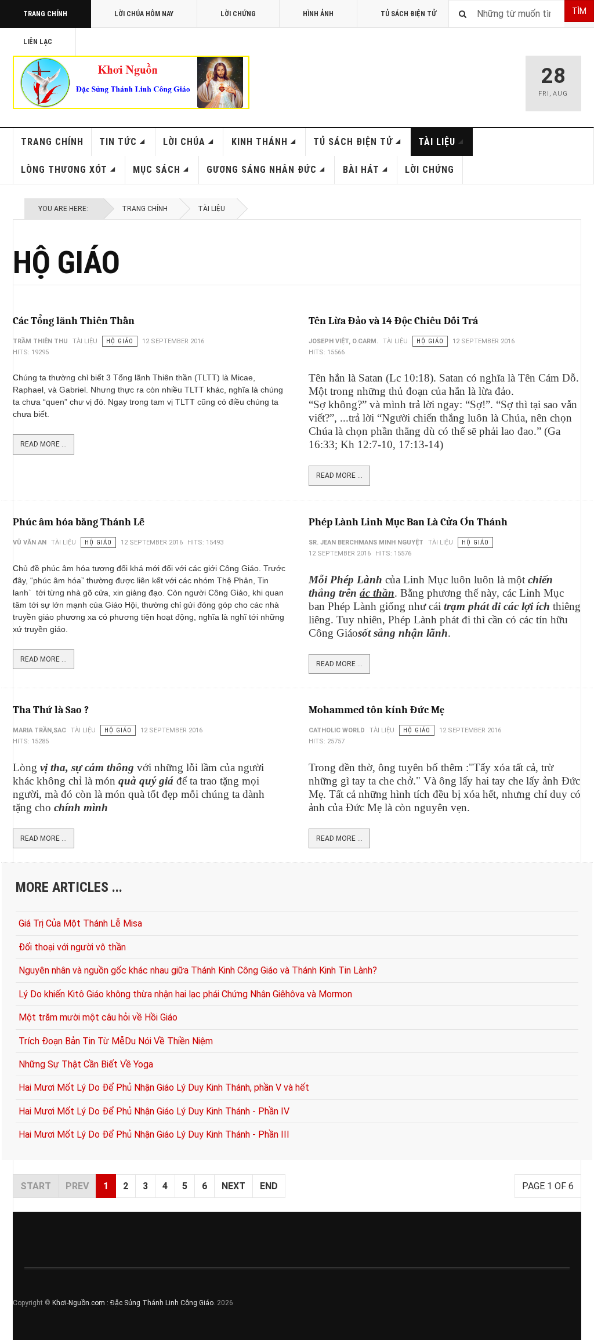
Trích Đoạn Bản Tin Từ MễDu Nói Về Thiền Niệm (116, 1041)
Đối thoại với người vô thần (72, 947)
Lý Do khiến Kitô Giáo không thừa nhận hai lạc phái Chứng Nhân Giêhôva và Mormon (185, 994)
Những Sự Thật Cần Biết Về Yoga (86, 1064)
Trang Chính (45, 14)
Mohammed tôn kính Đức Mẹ (376, 710)
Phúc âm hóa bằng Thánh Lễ (78, 522)
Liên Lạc (37, 42)
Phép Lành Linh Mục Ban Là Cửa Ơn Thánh (408, 522)
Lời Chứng (238, 14)
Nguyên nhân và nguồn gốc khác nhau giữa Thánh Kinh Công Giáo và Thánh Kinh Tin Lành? (198, 970)
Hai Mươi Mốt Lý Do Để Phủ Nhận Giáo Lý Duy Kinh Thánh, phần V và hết (164, 1087)
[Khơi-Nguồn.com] (131, 82)
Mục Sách (156, 169)
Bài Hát (361, 169)
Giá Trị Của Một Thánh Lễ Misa (80, 923)
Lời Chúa (184, 141)
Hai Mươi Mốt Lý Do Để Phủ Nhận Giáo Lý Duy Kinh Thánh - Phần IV (154, 1111)
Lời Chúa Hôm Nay (143, 14)
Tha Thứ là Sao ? (51, 710)
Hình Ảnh (318, 14)
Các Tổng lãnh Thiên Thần (74, 321)
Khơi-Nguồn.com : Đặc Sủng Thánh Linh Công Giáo (132, 1303)
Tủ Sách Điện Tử (408, 14)
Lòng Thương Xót (64, 169)
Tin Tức (118, 141)
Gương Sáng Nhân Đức (262, 169)
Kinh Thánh (259, 141)
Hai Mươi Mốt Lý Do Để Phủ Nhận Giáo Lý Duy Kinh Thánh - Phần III (154, 1134)
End (269, 1186)
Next (233, 1186)
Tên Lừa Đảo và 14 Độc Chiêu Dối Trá (393, 321)
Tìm (579, 11)
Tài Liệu (436, 141)
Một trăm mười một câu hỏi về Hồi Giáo (98, 1017)
